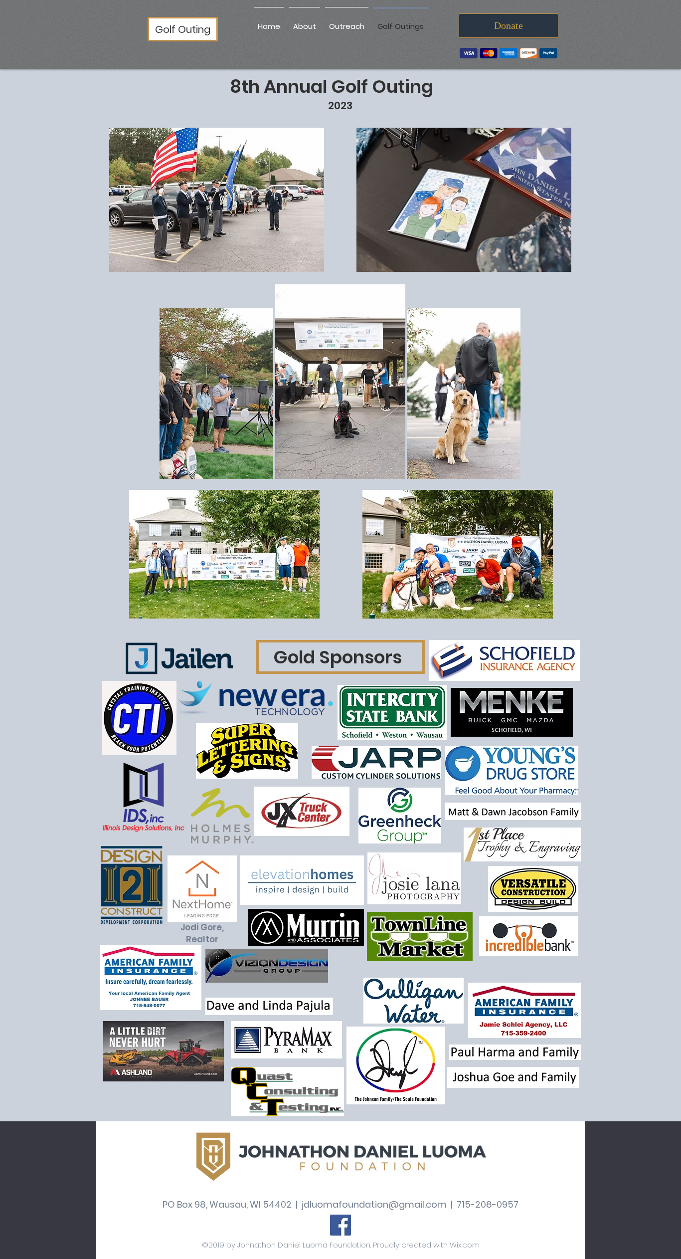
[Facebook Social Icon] (340, 1225)
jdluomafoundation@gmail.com (374, 1204)
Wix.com (465, 1245)
